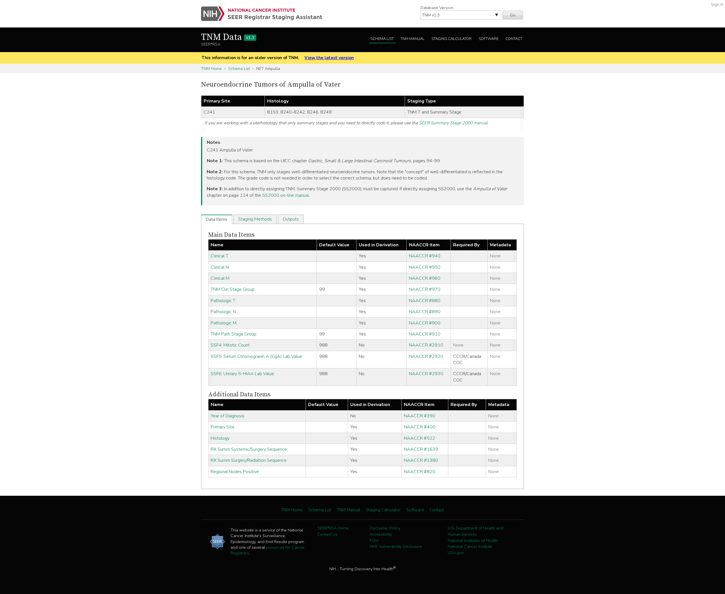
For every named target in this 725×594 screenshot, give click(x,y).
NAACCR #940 (424, 256)
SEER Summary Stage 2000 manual (453, 123)
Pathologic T (223, 301)
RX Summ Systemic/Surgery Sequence (249, 449)
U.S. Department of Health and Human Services (475, 531)
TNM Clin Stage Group (233, 289)
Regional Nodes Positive (235, 472)
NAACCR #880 (424, 301)
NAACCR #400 (419, 427)
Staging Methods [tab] (255, 219)
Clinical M (220, 278)
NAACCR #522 (419, 438)
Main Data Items (231, 235)
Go (512, 15)
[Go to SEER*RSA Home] (265, 13)
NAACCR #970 (424, 289)
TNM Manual (413, 38)
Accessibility (381, 534)
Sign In (717, 4)
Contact (514, 38)
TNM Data (227, 37)
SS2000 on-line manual (285, 195)
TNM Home (211, 68)
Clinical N (220, 267)
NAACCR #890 (424, 312)
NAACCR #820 (419, 472)
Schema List (382, 38)
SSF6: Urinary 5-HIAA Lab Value (242, 374)
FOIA (374, 540)
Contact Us (327, 534)
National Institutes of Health (473, 540)
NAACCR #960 (424, 278)
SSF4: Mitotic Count (230, 345)
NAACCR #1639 (421, 449)
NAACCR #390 (419, 416)
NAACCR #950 (424, 267)
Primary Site (222, 427)
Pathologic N (223, 312)
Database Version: (437, 7)
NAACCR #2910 (426, 345)
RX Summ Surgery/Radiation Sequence (249, 460)
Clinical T (219, 256)
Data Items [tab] (216, 219)
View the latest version (329, 58)
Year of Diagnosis (227, 416)
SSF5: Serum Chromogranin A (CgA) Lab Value (256, 356)
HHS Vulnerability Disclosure (396, 546)
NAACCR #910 (424, 334)
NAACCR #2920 (426, 356)
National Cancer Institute (470, 546)
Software (488, 38)
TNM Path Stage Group (233, 334)
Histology (220, 438)
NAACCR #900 (424, 323)
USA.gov (456, 552)
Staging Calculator (452, 38)
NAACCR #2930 (426, 374)
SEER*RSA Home (333, 528)
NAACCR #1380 (421, 460)
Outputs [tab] (291, 219)
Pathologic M (223, 323)
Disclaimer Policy (385, 528)
